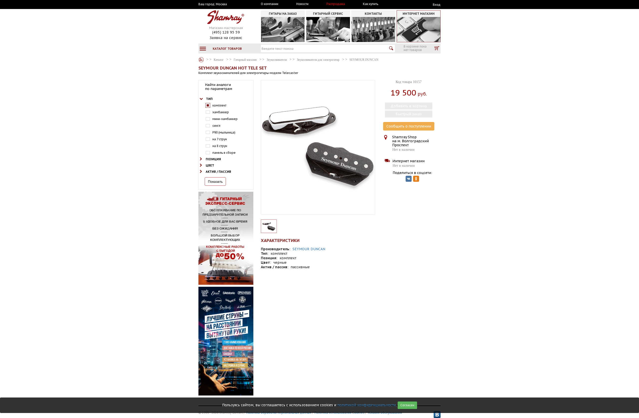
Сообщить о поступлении (408, 126)
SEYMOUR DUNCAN (309, 249)
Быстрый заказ (409, 114)
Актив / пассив (218, 172)
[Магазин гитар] (201, 59)
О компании (269, 4)
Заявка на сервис (225, 37)
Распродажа (335, 4)
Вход (437, 4)
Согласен (407, 405)
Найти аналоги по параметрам (218, 86)
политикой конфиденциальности (366, 405)
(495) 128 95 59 (226, 32)
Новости (302, 4)
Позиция (213, 159)
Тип (209, 99)
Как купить (370, 4)
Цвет (210, 165)
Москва (221, 4)
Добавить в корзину (409, 106)
